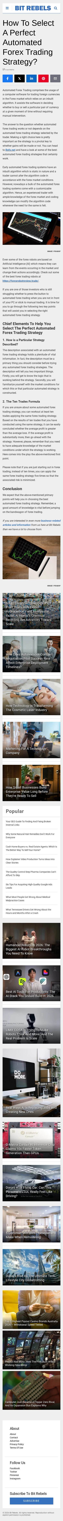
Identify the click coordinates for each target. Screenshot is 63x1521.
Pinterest (14, 1475)
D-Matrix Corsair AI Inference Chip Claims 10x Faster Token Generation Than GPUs (30, 1149)
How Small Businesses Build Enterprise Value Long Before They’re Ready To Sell (27, 791)
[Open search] (57, 6)
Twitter (13, 1471)
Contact (14, 1437)
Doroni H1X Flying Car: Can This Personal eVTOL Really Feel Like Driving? (29, 1192)
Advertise (14, 1441)
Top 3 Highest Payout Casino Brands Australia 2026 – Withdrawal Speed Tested (31, 1323)
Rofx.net (10, 149)
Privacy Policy (17, 1444)
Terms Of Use (16, 1447)
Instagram (15, 1478)
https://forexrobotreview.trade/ (21, 280)
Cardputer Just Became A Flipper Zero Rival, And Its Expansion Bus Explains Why (30, 1404)
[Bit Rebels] (31, 10)
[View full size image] (32, 228)
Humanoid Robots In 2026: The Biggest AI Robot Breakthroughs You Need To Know (28, 949)
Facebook (15, 1468)
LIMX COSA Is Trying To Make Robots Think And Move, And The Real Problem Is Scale (29, 1034)
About (13, 1434)
